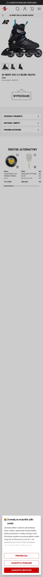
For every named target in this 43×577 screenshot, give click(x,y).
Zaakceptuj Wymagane (21, 563)
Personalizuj (21, 556)
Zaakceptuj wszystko (21, 570)
